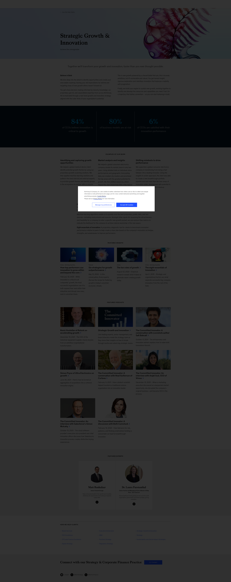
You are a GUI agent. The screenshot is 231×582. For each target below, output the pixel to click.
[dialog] (116, 198)
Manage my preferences (103, 205)
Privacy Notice (97, 198)
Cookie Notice (101, 196)
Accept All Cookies (126, 205)
